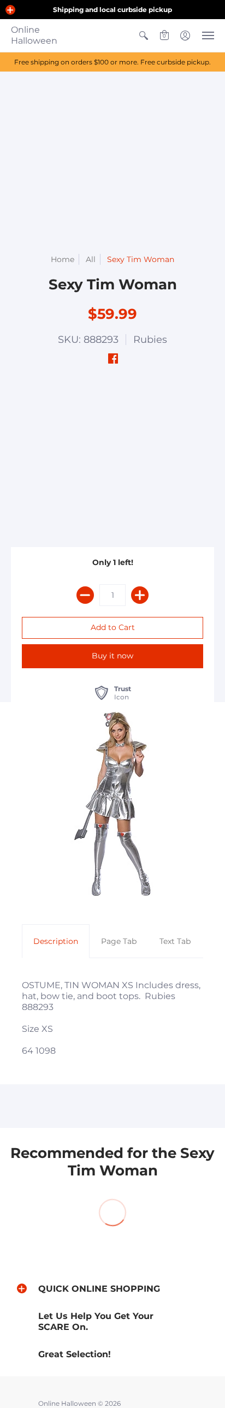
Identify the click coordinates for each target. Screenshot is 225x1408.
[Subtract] (85, 595)
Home (62, 259)
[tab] (56, 941)
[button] (10, 10)
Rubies (150, 340)
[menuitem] (143, 35)
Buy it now (112, 656)
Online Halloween (34, 35)
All (91, 259)
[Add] (140, 595)
